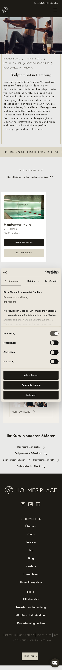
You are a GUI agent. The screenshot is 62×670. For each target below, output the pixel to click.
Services (31, 542)
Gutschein (38, 3)
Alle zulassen (31, 375)
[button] (55, 10)
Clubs (31, 534)
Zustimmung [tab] (11, 281)
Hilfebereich (52, 3)
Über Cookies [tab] (51, 281)
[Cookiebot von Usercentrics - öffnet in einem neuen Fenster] (45, 272)
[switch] (54, 342)
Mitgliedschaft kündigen (30, 615)
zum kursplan (24, 253)
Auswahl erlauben (31, 385)
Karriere (31, 566)
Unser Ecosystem (31, 582)
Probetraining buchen (31, 623)
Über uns (31, 526)
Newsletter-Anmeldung (31, 607)
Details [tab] (31, 281)
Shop (45, 3)
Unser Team (30, 574)
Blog (31, 558)
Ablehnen (31, 395)
